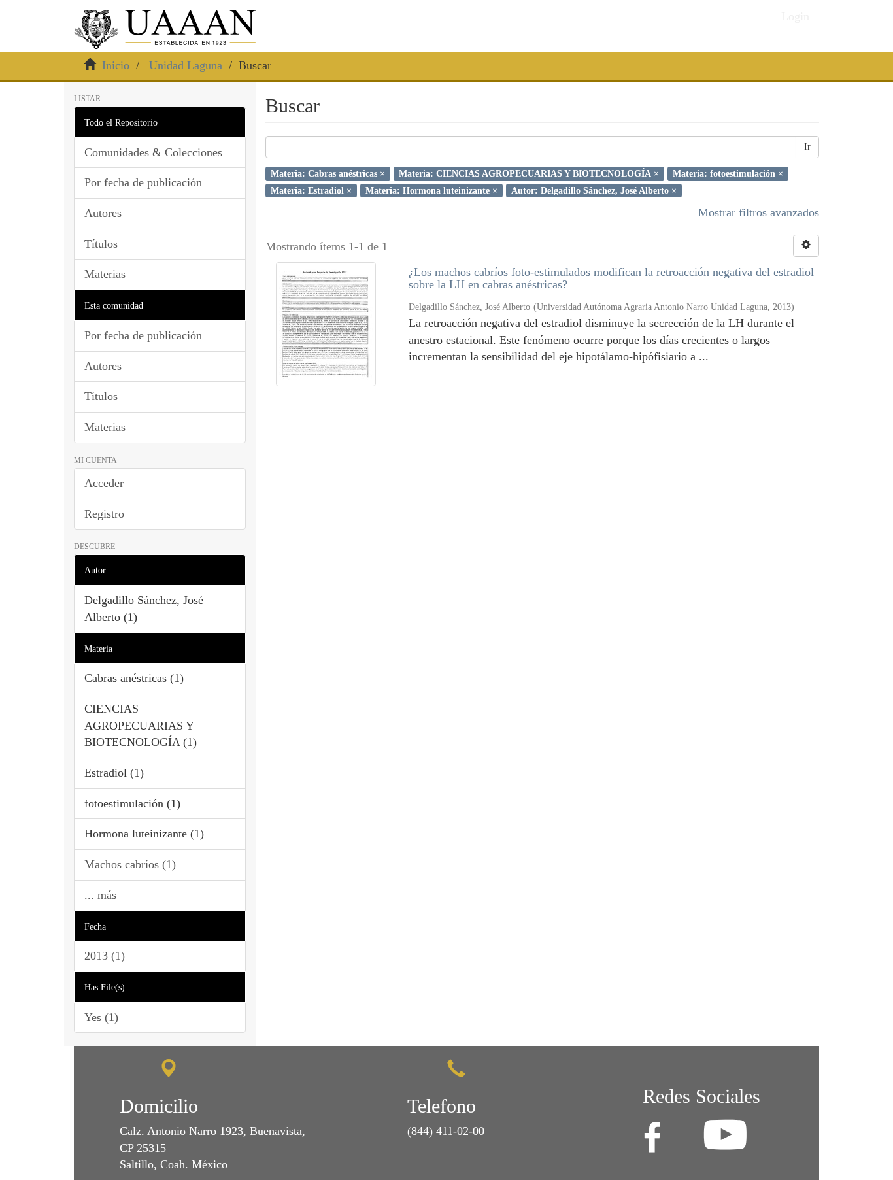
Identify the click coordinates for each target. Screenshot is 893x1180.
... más (100, 895)
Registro (104, 513)
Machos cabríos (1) (130, 864)
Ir (807, 147)
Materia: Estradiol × (311, 190)
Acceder (104, 483)
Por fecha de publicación (143, 182)
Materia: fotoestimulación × (728, 173)
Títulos (101, 243)
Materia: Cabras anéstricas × (328, 173)
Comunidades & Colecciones (153, 152)
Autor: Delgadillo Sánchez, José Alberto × (594, 190)
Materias (105, 273)
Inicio (115, 65)
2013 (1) (104, 955)
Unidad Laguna (185, 65)
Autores (103, 213)
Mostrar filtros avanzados (758, 212)
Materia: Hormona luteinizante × (431, 190)
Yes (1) (101, 1017)
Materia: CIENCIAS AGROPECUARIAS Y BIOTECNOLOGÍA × (529, 173)
